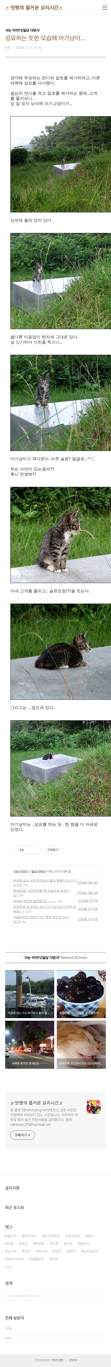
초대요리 (74, 1236)
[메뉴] (105, 8)
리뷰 (55, 1259)
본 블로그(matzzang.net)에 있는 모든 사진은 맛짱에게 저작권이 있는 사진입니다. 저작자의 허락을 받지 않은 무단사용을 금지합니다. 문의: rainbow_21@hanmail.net (44, 1117)
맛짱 (10, 1244)
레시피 (42, 1251)
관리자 (73, 1360)
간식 (69, 1244)
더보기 (9, 1267)
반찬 (72, 1251)
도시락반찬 (52, 1236)
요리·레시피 (15, 1259)
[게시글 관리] (35, 850)
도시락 (12, 1251)
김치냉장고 (91, 1251)
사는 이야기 (21, 871)
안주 (55, 1244)
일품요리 (37, 1259)
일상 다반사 (38, 871)
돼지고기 (30, 1236)
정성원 (39, 1244)
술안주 (12, 1236)
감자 (91, 1236)
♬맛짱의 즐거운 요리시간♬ (34, 7)
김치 (27, 1251)
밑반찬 (84, 1244)
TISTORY (57, 1360)
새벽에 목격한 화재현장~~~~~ (34, 901)
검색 (101, 1296)
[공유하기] (28, 850)
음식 (24, 1244)
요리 (58, 1251)
